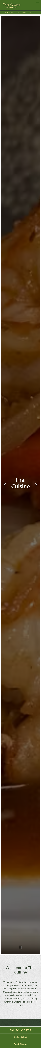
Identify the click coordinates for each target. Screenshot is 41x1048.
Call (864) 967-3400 (20, 1030)
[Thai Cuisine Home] (11, 5)
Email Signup (20, 1044)
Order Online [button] (20, 1037)
